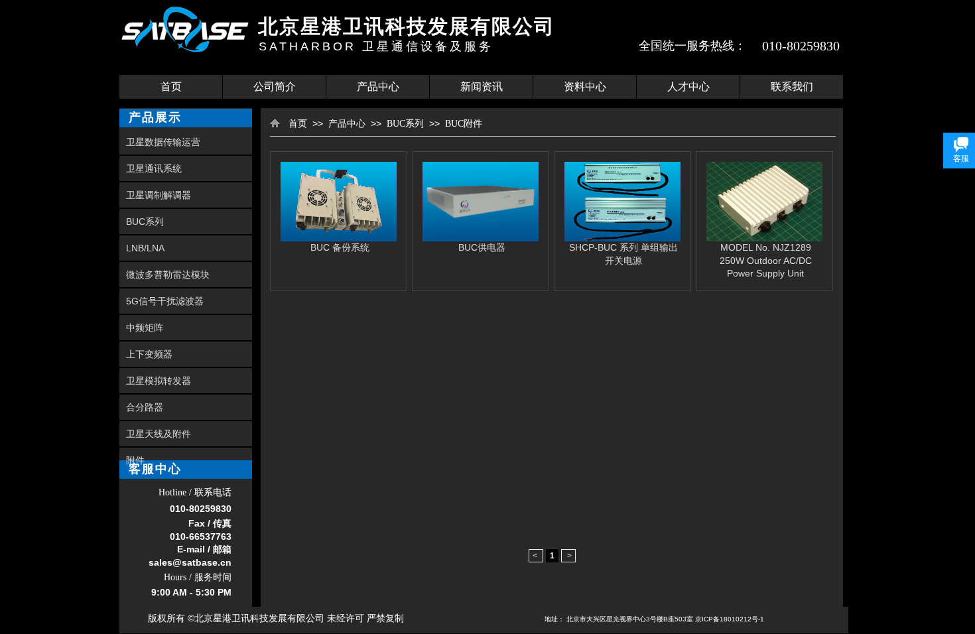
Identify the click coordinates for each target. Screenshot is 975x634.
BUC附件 (463, 124)
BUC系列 (405, 124)
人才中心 (688, 86)
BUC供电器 (481, 247)
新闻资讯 (481, 86)
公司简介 (274, 86)
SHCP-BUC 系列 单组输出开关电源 (623, 254)
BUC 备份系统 (339, 247)
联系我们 (792, 86)
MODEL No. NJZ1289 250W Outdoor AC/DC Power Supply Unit (766, 260)
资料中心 (585, 86)
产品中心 (378, 86)
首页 (171, 86)
